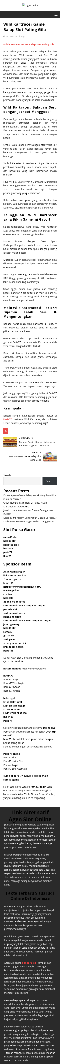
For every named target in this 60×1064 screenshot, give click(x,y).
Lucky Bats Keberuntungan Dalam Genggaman (28, 521)
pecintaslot (10, 609)
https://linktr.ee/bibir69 (34, 668)
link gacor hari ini (13, 646)
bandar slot (29, 962)
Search (7, 475)
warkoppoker (11, 590)
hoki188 (7, 598)
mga (23, 36)
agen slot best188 (14, 601)
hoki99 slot (9, 540)
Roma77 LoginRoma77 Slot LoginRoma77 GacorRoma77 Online (13, 683)
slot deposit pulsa (14, 613)
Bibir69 (7, 556)
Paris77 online (12, 753)
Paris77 (7, 419)
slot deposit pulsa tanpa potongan (24, 605)
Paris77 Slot (9, 757)
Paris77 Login (10, 765)
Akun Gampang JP (14, 571)
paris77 (48, 746)
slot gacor (9, 639)
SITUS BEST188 (11, 709)
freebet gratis (12, 579)
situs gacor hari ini (14, 643)
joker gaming (11, 624)
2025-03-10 (11, 36)
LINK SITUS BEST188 (14, 713)
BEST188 (8, 716)
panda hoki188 (12, 616)
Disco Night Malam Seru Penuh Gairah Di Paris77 (29, 517)
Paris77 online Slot (13, 761)
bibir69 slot (10, 739)
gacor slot (9, 635)
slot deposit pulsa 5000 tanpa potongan (27, 620)
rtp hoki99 (49, 727)
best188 (8, 548)
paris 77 (18, 775)
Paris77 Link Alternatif (15, 768)
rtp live (7, 594)
